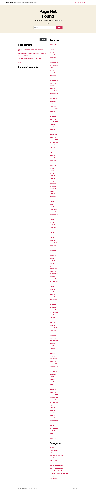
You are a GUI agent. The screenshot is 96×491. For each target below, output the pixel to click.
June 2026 (52, 49)
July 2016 (52, 219)
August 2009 (53, 405)
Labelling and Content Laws (56, 455)
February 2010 (53, 389)
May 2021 (52, 127)
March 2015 (52, 240)
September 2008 (54, 428)
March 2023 (52, 103)
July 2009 (52, 407)
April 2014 (52, 266)
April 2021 (52, 129)
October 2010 (53, 369)
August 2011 (53, 343)
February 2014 (53, 268)
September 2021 (54, 121)
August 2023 (53, 101)
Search (19, 37)
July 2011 (52, 345)
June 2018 (52, 191)
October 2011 (53, 338)
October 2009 (53, 400)
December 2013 (54, 273)
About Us (77, 2)
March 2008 (53, 436)
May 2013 (52, 291)
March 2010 (52, 387)
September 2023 (54, 98)
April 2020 (52, 155)
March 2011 (52, 356)
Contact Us (82, 2)
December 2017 (54, 196)
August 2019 (53, 165)
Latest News (53, 458)
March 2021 (52, 132)
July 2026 (52, 47)
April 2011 (52, 353)
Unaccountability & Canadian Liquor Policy (28, 55)
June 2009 (52, 410)
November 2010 (54, 366)
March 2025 (52, 72)
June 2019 (52, 170)
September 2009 (54, 402)
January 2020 (53, 160)
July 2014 (52, 258)
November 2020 (54, 139)
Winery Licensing (54, 478)
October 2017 (53, 199)
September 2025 (54, 65)
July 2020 (52, 147)
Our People (52, 463)
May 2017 (52, 206)
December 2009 (54, 394)
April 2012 (52, 322)
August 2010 (53, 374)
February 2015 (53, 242)
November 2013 (54, 276)
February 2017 (53, 209)
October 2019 (53, 163)
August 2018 (53, 188)
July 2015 (52, 232)
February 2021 (53, 134)
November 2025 (54, 62)
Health (51, 452)
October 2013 (53, 278)
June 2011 (52, 348)
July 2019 (52, 168)
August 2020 (53, 145)
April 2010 (52, 384)
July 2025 (52, 67)
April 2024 (52, 88)
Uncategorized (53, 476)
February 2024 (53, 91)
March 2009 (53, 418)
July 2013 (52, 286)
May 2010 (52, 381)
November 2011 (53, 335)
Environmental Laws (55, 450)
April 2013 (52, 294)
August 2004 (53, 438)
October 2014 (53, 253)
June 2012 (52, 317)
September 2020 (54, 142)
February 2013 (53, 299)
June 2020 (52, 150)
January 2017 (53, 212)
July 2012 (52, 315)
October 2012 (53, 309)
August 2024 (53, 85)
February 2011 (53, 358)
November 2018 (54, 186)
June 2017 (52, 204)
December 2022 (54, 109)
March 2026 (53, 54)
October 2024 (53, 83)
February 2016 (53, 227)
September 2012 (54, 312)
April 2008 (52, 433)
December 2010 (54, 363)
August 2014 (53, 255)
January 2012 (53, 330)
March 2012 (52, 325)
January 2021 (53, 137)
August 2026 (53, 44)
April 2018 (52, 194)
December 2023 (54, 93)
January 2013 (53, 302)
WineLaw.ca (9, 2)
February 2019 (53, 181)
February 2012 (53, 327)
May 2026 (52, 52)
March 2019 (52, 178)
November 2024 (54, 80)
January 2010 (53, 392)
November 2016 (54, 217)
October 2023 (53, 96)
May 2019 (52, 173)
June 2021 (52, 124)
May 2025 (52, 70)
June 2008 (52, 430)
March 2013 (52, 297)
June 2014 (52, 260)
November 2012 (54, 307)
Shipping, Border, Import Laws (57, 470)
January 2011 (53, 361)
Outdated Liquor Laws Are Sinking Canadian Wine (30, 58)
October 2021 (53, 119)
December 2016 (54, 214)
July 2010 (52, 376)
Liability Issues (53, 460)
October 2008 (53, 425)
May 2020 (52, 152)
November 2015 (54, 230)
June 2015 (52, 235)
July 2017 (52, 201)
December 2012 (54, 304)
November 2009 (54, 397)
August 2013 (53, 284)
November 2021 (54, 116)
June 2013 (52, 289)
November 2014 (54, 250)
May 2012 (52, 320)
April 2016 (52, 224)
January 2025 (53, 78)
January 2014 (53, 271)
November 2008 (54, 423)
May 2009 (52, 412)
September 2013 (54, 281)
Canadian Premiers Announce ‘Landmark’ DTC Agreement (32, 53)
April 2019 (52, 175)
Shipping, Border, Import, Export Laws (59, 473)
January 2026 (53, 60)
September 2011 (54, 340)
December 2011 (53, 333)
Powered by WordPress (32, 488)
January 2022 (53, 114)
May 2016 (52, 222)
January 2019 (53, 183)
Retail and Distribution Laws (56, 465)
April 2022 (52, 111)
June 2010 (52, 379)
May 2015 (52, 237)
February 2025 (53, 75)
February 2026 (53, 57)
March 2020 (53, 157)
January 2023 (53, 106)
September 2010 (54, 371)
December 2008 (54, 420)
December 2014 (54, 248)
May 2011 (52, 351)
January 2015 (53, 245)
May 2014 (52, 263)
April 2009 (52, 415)
